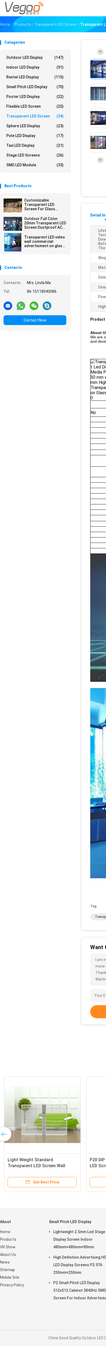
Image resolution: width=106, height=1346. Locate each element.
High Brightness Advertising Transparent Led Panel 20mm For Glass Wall (66, 1165)
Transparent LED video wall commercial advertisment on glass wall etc (44, 241)
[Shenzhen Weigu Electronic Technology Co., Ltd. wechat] (34, 305)
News (5, 1262)
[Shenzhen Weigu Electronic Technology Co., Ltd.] (24, 8)
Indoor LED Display (35, 67)
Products (8, 1239)
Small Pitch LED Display (35, 87)
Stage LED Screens (35, 155)
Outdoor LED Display (35, 57)
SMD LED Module (35, 165)
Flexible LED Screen (35, 106)
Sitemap (7, 1270)
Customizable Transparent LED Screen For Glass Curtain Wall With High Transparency (43, 204)
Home (5, 1232)
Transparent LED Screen (35, 116)
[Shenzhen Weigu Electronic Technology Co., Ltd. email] (8, 305)
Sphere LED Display (35, 126)
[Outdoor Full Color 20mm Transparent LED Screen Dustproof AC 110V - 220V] (13, 224)
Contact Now (35, 320)
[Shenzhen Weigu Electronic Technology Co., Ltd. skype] (47, 305)
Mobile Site (9, 1277)
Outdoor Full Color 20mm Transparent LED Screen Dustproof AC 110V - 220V (45, 223)
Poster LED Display (35, 96)
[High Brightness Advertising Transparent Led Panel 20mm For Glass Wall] (67, 1115)
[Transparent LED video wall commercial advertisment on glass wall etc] (13, 242)
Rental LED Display (35, 77)
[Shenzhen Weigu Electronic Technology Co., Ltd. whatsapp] (21, 305)
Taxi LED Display (35, 145)
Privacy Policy (12, 1285)
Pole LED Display (35, 135)
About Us (8, 1254)
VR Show (7, 1247)
